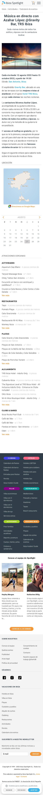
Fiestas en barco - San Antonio (20, 427)
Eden (8, 431)
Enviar (35, 754)
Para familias (8, 527)
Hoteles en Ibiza (7, 694)
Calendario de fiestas (11, 463)
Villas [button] (11, 488)
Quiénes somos (7, 650)
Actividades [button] (12, 521)
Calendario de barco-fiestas (11, 469)
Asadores (26, 502)
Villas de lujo (8, 511)
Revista (6, 479)
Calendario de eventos (29, 9)
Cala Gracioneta (18, 314)
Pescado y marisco (30, 498)
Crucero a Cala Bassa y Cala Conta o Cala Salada (20, 290)
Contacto (26, 653)
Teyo (17, 305)
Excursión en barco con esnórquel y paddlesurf (18, 283)
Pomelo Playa (21, 309)
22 (38, 238)
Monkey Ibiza (16, 324)
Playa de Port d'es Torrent (18, 360)
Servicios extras (9, 516)
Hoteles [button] (31, 458)
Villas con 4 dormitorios (8, 506)
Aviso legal (6, 659)
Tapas (25, 506)
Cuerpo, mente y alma (12, 542)
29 (38, 242)
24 (10, 242)
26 (21, 242)
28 (33, 242)
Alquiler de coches (30, 535)
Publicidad (6, 654)
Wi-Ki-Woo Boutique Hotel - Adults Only (21, 399)
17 (10, 238)
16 (5, 238)
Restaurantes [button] (31, 488)
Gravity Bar (20, 87)
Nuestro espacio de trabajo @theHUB (30, 658)
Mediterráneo (28, 494)
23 (5, 242)
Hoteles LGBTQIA (29, 463)
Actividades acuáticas (8, 532)
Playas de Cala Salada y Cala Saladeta (20, 354)
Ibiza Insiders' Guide (11, 483)
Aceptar (34, 790)
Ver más (5, 295)
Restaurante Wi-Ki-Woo (21, 320)
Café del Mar (12, 418)
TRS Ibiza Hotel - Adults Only (19, 374)
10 (10, 234)
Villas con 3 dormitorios (8, 499)
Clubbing (5, 715)
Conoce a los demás (21, 629)
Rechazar (21, 790)
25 (16, 242)
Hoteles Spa (27, 479)
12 (21, 234)
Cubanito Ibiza (21, 380)
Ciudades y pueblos (30, 527)
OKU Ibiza (19, 394)
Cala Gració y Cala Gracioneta (20, 339)
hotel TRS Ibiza (30, 94)
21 (33, 238)
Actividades (13, 9)
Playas (25, 531)
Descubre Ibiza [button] (31, 521)
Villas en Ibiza (7, 698)
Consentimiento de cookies (30, 647)
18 (16, 238)
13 (27, 234)
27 (27, 242)
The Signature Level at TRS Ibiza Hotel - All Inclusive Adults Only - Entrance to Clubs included (21, 387)
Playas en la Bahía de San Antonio (21, 349)
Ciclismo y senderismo (8, 547)
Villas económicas (10, 494)
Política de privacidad (10, 663)
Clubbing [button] (11, 458)
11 (16, 234)
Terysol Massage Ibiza (16, 274)
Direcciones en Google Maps (23, 206)
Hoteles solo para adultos (29, 473)
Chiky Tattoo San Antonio (18, 278)
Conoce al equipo (8, 646)
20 (27, 238)
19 (21, 238)
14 (33, 234)
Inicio (4, 9)
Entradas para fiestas (12, 474)
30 (5, 245)
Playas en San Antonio (16, 345)
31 (10, 245)
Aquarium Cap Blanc (20, 268)
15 (38, 234)
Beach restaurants (30, 511)
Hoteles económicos (30, 483)
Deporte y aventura (11, 538)
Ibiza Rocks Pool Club (20, 414)
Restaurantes (7, 720)
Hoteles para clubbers (31, 467)
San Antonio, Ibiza (17, 81)
